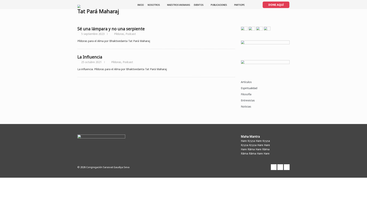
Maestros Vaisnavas (178, 4)
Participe (239, 4)
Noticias (246, 106)
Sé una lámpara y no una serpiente (111, 28)
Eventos (198, 4)
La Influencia (89, 57)
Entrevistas (248, 100)
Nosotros (154, 4)
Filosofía (246, 94)
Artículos (246, 82)
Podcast (131, 34)
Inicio (140, 4)
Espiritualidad (249, 88)
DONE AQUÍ (276, 4)
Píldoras (119, 34)
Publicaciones (219, 4)
